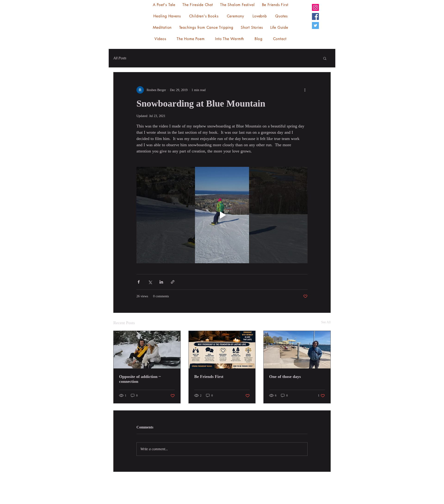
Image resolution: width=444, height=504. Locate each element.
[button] (325, 58)
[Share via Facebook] (138, 282)
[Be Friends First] (222, 349)
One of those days (285, 376)
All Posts (119, 58)
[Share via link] (172, 282)
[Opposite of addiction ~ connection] (147, 349)
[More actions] (305, 90)
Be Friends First (208, 376)
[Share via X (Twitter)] (150, 282)
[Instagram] (315, 7)
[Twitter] (315, 25)
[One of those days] (297, 349)
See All (326, 322)
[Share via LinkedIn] (161, 282)
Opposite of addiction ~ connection (140, 379)
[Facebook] (315, 16)
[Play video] (222, 215)
